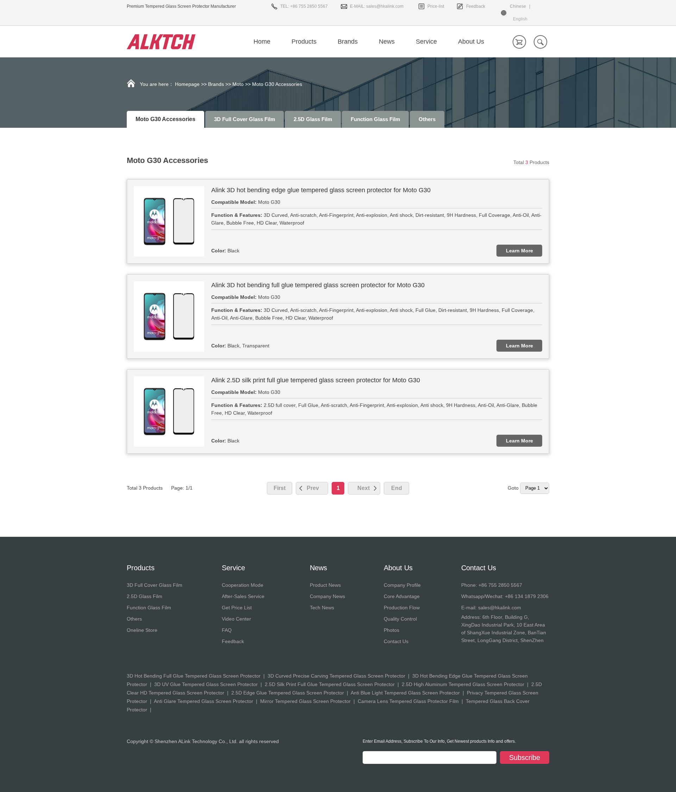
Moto (238, 84)
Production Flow (402, 607)
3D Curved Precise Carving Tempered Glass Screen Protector (336, 676)
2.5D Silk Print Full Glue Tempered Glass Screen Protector (330, 684)
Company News (327, 596)
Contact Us (396, 641)
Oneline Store (142, 630)
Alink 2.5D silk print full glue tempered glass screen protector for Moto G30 (315, 380)
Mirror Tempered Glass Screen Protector (305, 701)
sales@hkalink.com (384, 6)
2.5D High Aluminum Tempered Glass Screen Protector (463, 684)
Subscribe (524, 757)
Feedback (475, 6)
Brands (216, 84)
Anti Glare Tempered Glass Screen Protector (203, 701)
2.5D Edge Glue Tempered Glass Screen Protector (287, 693)
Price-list (435, 6)
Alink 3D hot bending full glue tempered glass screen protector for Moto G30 (318, 285)
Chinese (518, 6)
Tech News (322, 607)
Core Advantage (402, 596)
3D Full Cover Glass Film (244, 119)
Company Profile (402, 585)
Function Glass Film (375, 119)
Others (427, 119)
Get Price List (237, 607)
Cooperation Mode (242, 585)
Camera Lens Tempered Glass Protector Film (408, 701)
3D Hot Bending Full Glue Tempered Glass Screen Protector (194, 676)
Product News (325, 585)
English (520, 19)
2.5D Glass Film (313, 119)
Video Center (236, 619)
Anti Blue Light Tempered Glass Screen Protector (405, 693)
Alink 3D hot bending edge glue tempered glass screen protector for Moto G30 (321, 190)
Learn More (519, 250)
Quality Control (400, 619)
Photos (391, 630)
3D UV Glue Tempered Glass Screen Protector (206, 684)
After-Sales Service (243, 596)
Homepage (187, 84)
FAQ (227, 630)
